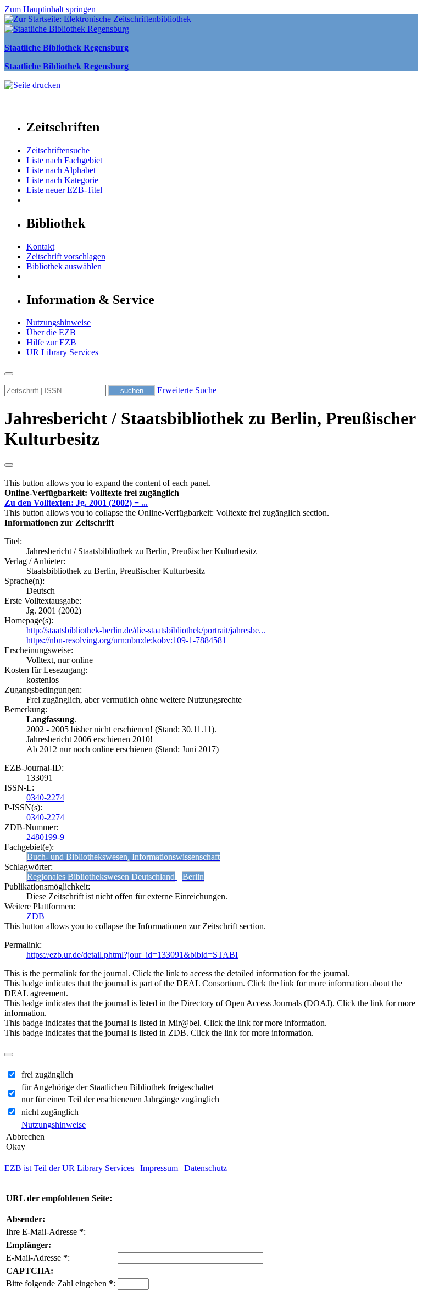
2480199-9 (45, 837)
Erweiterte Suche (186, 390)
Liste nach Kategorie (62, 180)
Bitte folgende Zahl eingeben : (60, 1283)
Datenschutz (205, 1168)
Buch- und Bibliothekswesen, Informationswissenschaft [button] (123, 856)
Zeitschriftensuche (58, 150)
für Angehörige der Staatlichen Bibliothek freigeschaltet (117, 1087)
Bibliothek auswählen (64, 266)
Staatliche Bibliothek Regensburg (66, 47)
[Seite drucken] (32, 85)
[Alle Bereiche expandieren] (8, 465)
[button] (91, 493)
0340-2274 (45, 797)
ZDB (35, 916)
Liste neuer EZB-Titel (64, 190)
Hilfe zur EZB (51, 342)
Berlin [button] (193, 876)
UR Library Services (62, 352)
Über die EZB (51, 332)
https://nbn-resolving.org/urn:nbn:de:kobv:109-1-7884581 (126, 640)
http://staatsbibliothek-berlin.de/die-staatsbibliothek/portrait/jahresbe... (145, 630)
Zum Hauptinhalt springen (50, 9)
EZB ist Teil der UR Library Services (69, 1168)
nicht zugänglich (50, 1112)
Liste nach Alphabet (61, 170)
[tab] (211, 493)
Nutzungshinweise (58, 322)
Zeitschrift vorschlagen (66, 256)
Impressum (159, 1168)
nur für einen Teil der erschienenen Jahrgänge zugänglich (120, 1099)
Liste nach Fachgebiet (64, 160)
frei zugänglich (47, 1074)
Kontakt (40, 246)
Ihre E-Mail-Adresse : (46, 1231)
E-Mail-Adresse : (38, 1257)
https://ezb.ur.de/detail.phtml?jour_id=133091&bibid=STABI (132, 954)
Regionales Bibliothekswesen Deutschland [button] (101, 876)
